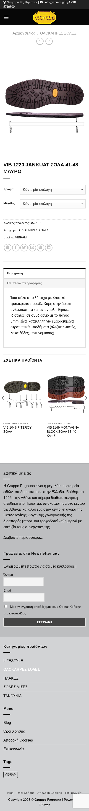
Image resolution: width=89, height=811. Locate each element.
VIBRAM (21, 237)
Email (7, 590)
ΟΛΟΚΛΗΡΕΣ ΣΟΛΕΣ (58, 33)
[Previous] (3, 407)
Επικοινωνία (13, 749)
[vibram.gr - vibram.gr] (44, 17)
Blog (7, 723)
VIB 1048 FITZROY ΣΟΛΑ (17, 429)
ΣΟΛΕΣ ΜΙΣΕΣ (15, 687)
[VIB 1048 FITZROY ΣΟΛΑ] (22, 394)
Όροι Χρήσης (14, 731)
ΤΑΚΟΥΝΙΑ (12, 696)
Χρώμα (8, 189)
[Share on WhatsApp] (7, 247)
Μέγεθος (9, 203)
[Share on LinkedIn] (48, 247)
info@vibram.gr (54, 2)
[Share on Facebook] (16, 247)
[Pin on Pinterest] (40, 247)
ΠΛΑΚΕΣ (10, 678)
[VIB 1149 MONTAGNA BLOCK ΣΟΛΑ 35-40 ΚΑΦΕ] (66, 394)
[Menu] (6, 17)
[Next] (86, 407)
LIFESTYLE (13, 661)
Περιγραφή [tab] (15, 273)
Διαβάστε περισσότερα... (23, 537)
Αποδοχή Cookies (18, 740)
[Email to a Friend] (32, 247)
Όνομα (8, 574)
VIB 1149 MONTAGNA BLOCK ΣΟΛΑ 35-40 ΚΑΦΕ (63, 431)
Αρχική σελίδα (24, 33)
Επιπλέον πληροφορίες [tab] (24, 283)
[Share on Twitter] (24, 247)
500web (44, 805)
